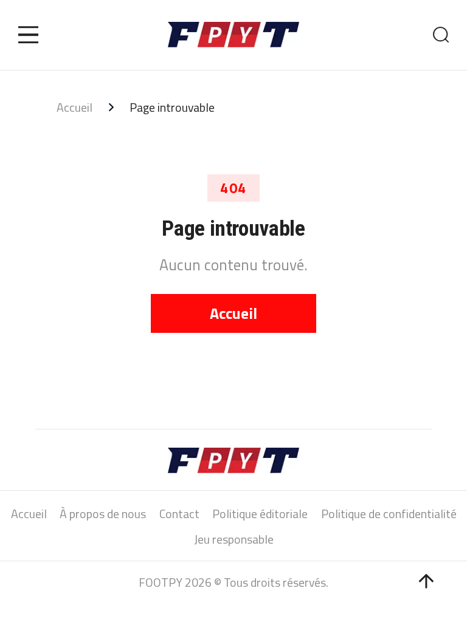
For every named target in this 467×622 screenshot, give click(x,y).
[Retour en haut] (426, 581)
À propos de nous (103, 514)
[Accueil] (233, 35)
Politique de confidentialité (389, 514)
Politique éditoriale (260, 514)
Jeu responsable (234, 539)
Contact (179, 514)
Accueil (74, 108)
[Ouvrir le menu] (28, 34)
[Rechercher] (441, 35)
